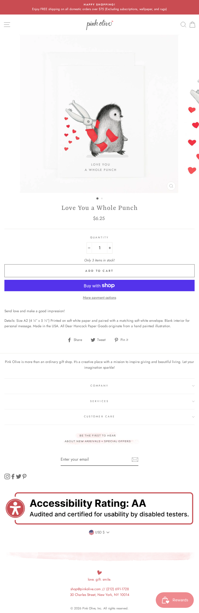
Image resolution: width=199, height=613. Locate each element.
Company (99, 386)
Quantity (99, 237)
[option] (99, 7)
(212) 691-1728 (117, 588)
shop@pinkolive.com (85, 588)
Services (99, 401)
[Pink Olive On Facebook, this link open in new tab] (13, 477)
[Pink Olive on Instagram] (7, 477)
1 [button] (97, 198)
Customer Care (99, 416)
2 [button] (102, 199)
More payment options (99, 297)
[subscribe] (135, 460)
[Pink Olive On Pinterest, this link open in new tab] (24, 477)
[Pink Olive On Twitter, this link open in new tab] (19, 477)
